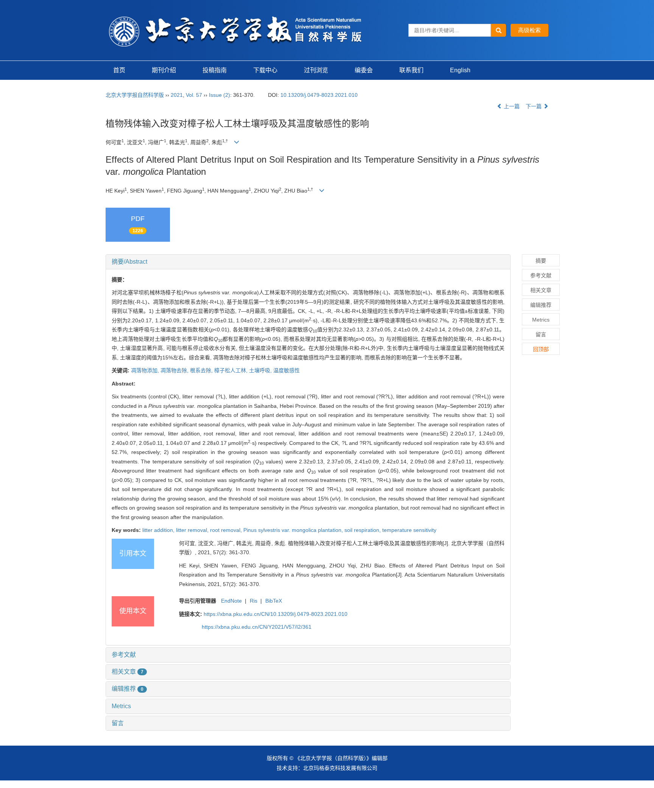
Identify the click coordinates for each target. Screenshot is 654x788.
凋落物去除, (175, 370)
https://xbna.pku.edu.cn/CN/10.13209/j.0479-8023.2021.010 (275, 614)
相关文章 (127, 671)
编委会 (364, 70)
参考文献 (124, 654)
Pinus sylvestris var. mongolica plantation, (293, 530)
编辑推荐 (127, 688)
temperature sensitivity (409, 530)
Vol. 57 (194, 95)
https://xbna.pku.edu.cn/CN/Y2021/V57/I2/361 (256, 627)
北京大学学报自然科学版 (135, 95)
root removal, (226, 530)
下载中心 (265, 70)
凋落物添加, (145, 370)
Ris (253, 601)
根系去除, (202, 370)
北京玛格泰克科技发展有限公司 (340, 768)
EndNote (231, 601)
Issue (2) (219, 95)
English (460, 70)
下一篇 (534, 106)
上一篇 (511, 106)
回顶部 (541, 349)
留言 (118, 723)
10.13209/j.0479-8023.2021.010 (319, 95)
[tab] (308, 262)
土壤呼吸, (261, 370)
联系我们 (411, 70)
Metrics (121, 706)
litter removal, (193, 530)
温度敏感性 (286, 370)
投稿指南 (214, 70)
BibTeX (273, 601)
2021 (177, 95)
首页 (119, 70)
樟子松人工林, (231, 370)
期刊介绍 (164, 70)
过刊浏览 (316, 70)
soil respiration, (363, 530)
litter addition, (159, 530)
